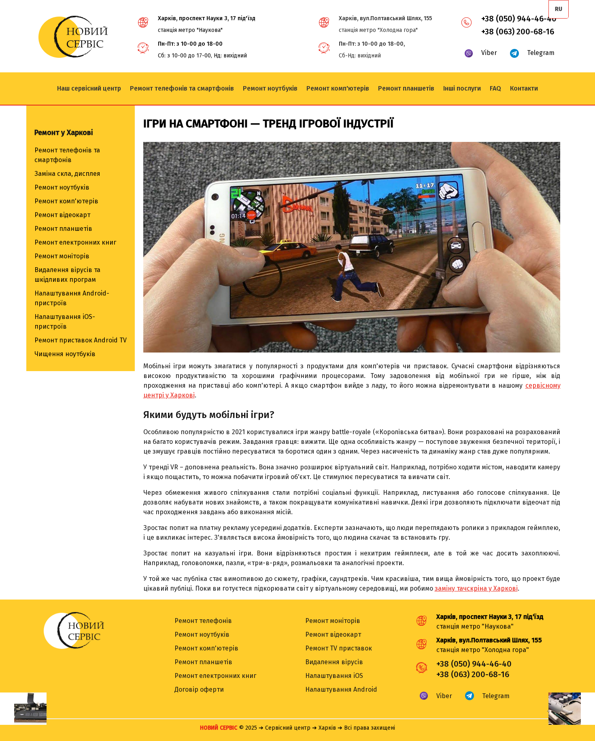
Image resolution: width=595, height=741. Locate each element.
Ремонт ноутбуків (61, 187)
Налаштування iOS (334, 676)
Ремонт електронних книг (75, 242)
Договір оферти (199, 689)
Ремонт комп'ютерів (66, 201)
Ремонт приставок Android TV (80, 340)
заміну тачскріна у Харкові (476, 588)
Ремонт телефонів (203, 621)
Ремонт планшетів (63, 228)
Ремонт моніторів (61, 256)
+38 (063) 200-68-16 (517, 31)
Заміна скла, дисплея (67, 173)
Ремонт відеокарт (62, 215)
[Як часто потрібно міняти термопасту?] (571, 708)
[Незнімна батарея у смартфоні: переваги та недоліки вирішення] (23, 708)
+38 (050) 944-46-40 (519, 18)
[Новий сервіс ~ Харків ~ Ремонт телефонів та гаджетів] (73, 55)
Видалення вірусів (334, 662)
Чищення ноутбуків (65, 354)
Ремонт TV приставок (338, 648)
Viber (489, 53)
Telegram (541, 53)
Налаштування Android (341, 689)
